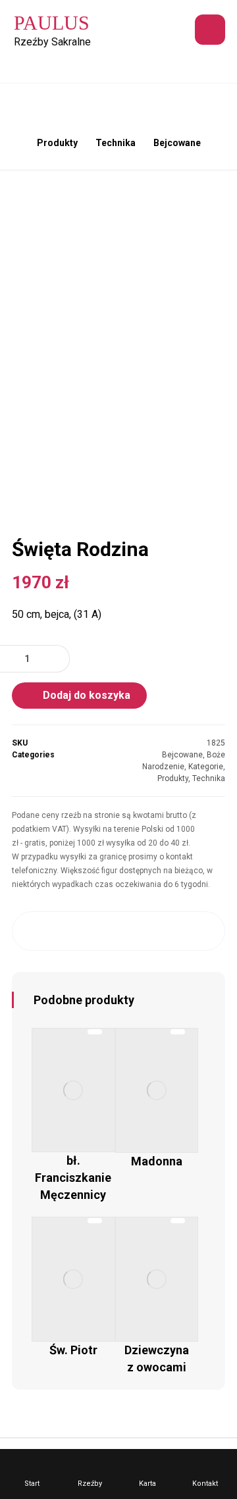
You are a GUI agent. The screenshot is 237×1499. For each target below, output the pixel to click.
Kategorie (205, 766)
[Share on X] (61, 931)
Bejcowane (182, 754)
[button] (210, 29)
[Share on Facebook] (33, 931)
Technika (208, 778)
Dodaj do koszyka (86, 695)
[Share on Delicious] (147, 931)
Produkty (172, 778)
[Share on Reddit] (118, 931)
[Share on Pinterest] (90, 931)
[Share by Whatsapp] (175, 931)
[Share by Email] (204, 931)
